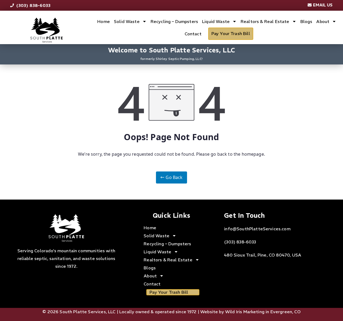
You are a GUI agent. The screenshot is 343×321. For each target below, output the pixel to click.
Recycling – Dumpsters (174, 21)
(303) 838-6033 (240, 241)
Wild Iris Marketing (244, 311)
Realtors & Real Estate (265, 21)
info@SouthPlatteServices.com (257, 228)
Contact (193, 33)
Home (103, 21)
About (322, 21)
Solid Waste (127, 21)
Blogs (306, 21)
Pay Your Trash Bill (230, 33)
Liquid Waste (216, 21)
